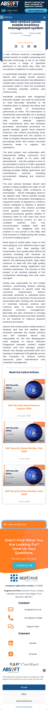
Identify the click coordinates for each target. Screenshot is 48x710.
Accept (24, 687)
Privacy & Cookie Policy (24, 707)
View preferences (24, 701)
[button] (44, 670)
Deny (24, 694)
